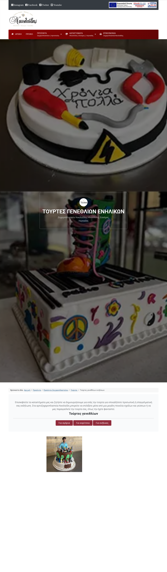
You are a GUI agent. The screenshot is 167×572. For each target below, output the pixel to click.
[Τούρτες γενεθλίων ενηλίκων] (64, 454)
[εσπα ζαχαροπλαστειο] (133, 5)
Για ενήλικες (102, 422)
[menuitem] (16, 34)
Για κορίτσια (83, 422)
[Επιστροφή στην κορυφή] (162, 566)
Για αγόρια (64, 422)
